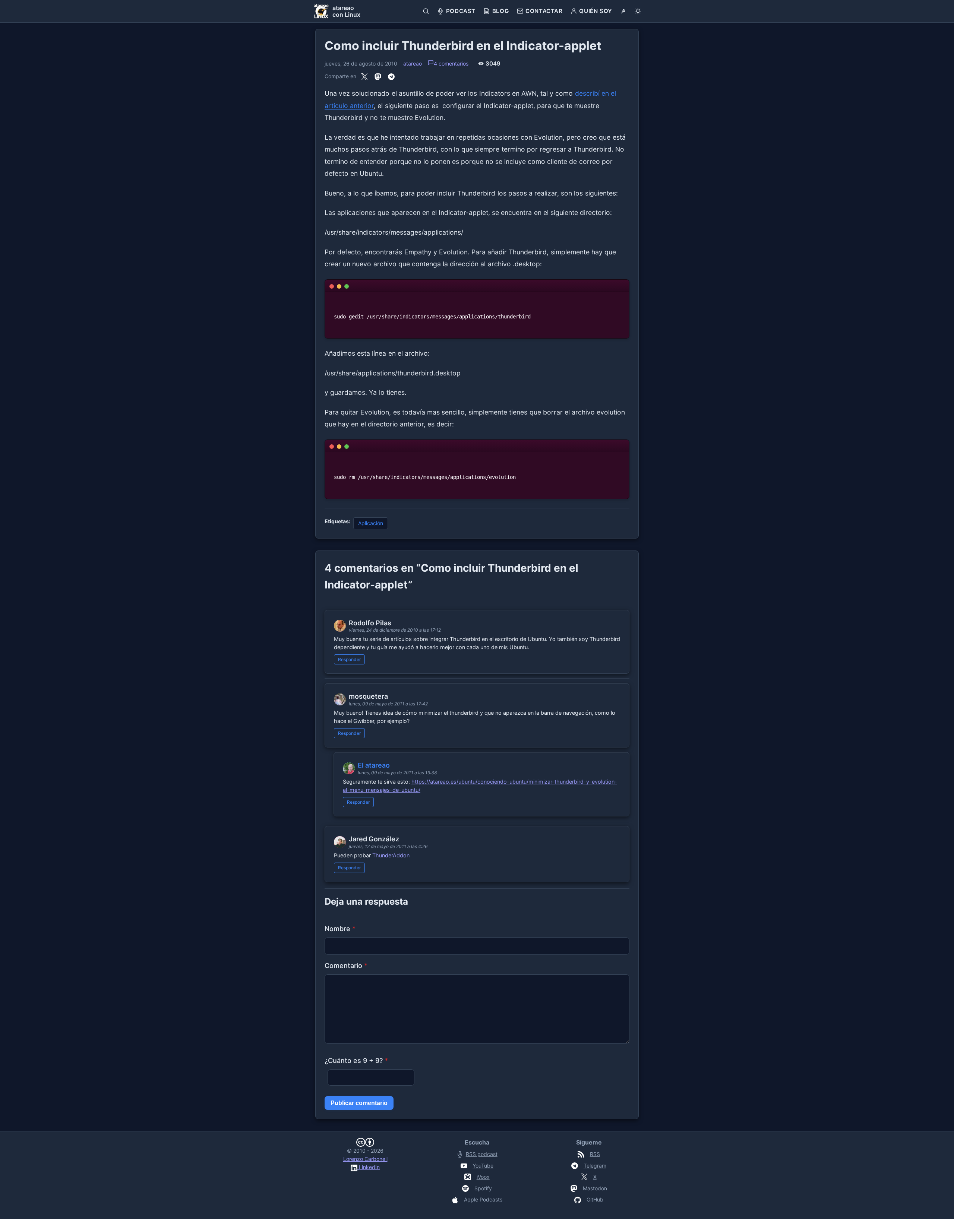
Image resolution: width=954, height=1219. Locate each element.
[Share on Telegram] (391, 76)
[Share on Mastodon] (378, 76)
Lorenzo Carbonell (365, 1159)
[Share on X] (364, 76)
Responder (349, 659)
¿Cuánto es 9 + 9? (356, 1060)
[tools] (623, 11)
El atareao (374, 765)
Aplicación (370, 523)
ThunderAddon (391, 855)
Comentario (346, 965)
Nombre (340, 929)
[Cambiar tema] (638, 11)
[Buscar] (426, 11)
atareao (412, 63)
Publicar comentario (359, 1103)
